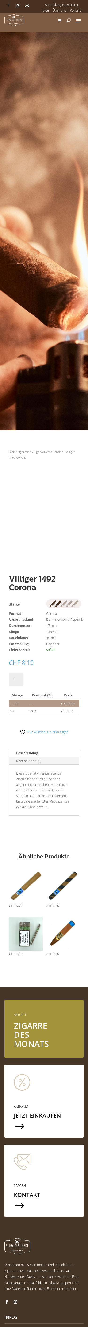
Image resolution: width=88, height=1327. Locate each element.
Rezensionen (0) (28, 761)
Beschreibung (27, 753)
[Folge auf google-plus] (27, 5)
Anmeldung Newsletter (61, 4)
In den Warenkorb (52, 679)
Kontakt (75, 10)
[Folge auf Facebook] (8, 5)
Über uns (59, 10)
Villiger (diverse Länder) (47, 452)
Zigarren (23, 452)
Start (12, 452)
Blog (45, 10)
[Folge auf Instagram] (17, 5)
